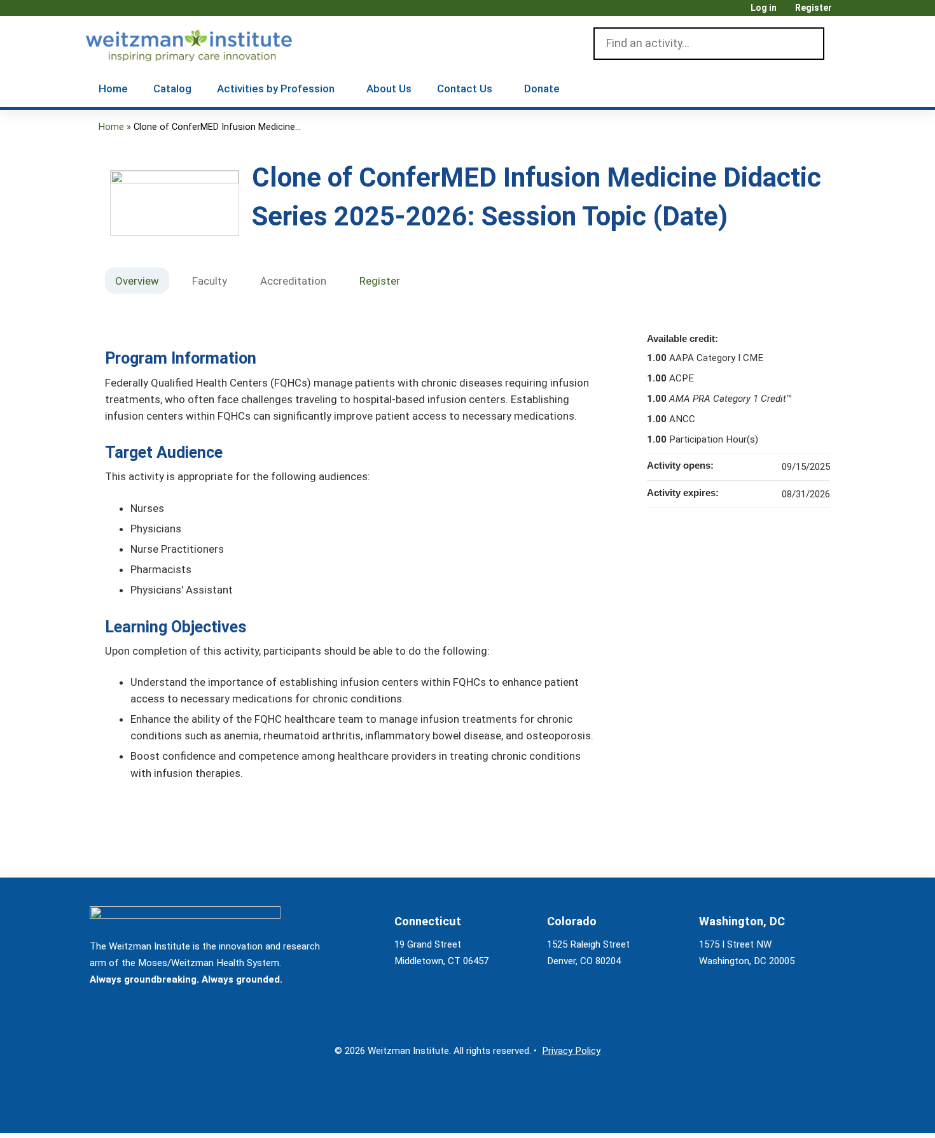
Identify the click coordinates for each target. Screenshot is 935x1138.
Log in (764, 8)
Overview (137, 280)
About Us (389, 88)
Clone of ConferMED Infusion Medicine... (217, 127)
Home (113, 88)
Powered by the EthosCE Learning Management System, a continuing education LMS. (804, 1112)
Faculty (209, 280)
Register (813, 8)
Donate (542, 88)
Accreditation (293, 280)
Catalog (172, 88)
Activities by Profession (276, 88)
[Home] (207, 42)
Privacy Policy (571, 1050)
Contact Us (464, 88)
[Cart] (845, 12)
